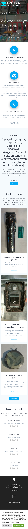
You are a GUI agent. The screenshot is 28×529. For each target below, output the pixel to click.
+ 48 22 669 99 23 (14, 124)
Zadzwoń (14, 180)
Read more (14, 270)
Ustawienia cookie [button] (7, 525)
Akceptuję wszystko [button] (18, 525)
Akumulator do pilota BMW (14, 377)
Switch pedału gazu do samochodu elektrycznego (14, 326)
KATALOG (14, 183)
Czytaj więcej (14, 398)
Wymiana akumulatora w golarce (14, 258)
